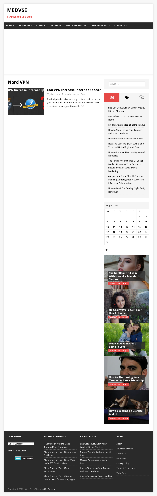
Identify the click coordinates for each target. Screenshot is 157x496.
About (119, 443)
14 (133, 226)
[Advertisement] (78, 52)
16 (146, 226)
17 (107, 231)
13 (127, 226)
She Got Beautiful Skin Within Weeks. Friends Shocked (123, 276)
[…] (82, 106)
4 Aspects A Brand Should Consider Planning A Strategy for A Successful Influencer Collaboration (126, 180)
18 (114, 231)
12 (120, 226)
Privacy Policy (123, 463)
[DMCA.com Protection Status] (24, 458)
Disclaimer (55, 25)
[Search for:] (127, 84)
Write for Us (122, 473)
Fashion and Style (100, 25)
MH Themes (49, 489)
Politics (40, 25)
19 (120, 231)
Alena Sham (49, 476)
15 (139, 226)
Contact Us (120, 25)
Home (9, 25)
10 (107, 226)
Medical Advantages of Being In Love (126, 124)
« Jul (106, 249)
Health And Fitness (76, 25)
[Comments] (141, 97)
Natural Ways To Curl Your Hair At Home (125, 311)
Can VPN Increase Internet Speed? (74, 90)
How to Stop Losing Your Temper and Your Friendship (126, 378)
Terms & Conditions (126, 468)
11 (114, 226)
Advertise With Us (125, 448)
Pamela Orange (71, 94)
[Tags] (126, 97)
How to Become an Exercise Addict (125, 138)
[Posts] (111, 97)
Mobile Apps (25, 25)
